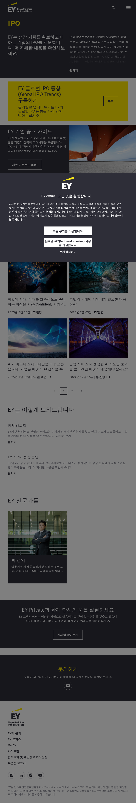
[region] (68, 217)
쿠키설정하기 (68, 251)
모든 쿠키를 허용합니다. (68, 231)
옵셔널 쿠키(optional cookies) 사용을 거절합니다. (68, 243)
